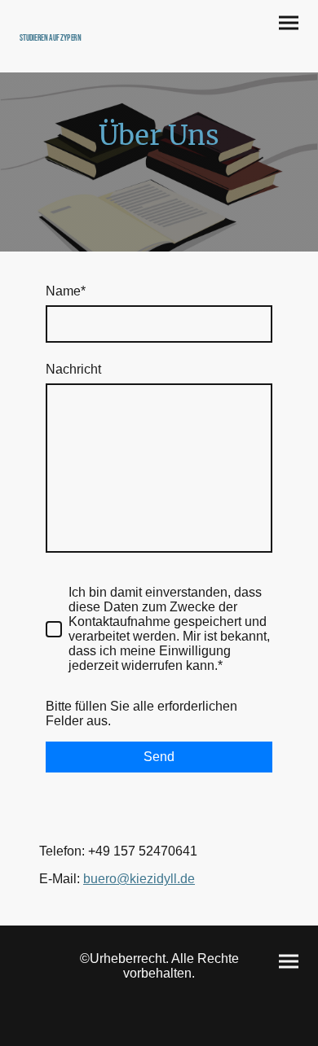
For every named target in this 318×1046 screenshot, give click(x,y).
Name (66, 291)
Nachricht (73, 369)
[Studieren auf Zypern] (86, 52)
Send (159, 757)
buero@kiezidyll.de (139, 879)
